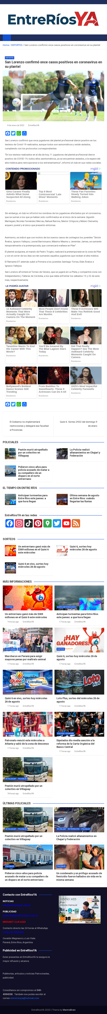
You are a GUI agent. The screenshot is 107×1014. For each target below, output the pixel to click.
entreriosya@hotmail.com (24, 998)
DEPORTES (10, 58)
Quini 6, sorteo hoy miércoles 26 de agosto (83, 548)
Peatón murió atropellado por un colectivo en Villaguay (33, 452)
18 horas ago (13, 793)
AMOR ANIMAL (11, 649)
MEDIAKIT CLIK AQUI (14, 921)
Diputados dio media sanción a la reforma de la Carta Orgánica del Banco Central (76, 743)
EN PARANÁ (22, 649)
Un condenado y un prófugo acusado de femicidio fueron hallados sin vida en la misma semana (79, 876)
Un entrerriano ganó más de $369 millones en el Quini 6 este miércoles (34, 549)
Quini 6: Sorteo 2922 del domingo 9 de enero (78, 423)
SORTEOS (9, 607)
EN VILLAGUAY (11, 779)
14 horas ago (13, 622)
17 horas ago (64, 622)
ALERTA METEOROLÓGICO (66, 607)
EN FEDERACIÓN (73, 829)
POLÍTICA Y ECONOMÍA (65, 733)
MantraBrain (69, 1009)
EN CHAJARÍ (61, 829)
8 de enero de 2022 (15, 125)
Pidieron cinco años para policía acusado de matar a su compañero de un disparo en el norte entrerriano (33, 472)
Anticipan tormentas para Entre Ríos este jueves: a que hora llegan (33, 498)
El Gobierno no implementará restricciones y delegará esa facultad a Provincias (29, 425)
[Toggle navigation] (14, 37)
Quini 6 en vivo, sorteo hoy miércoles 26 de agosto (33, 565)
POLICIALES (22, 779)
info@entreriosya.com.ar (17, 905)
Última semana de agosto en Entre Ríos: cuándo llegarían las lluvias (84, 498)
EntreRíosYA (33, 125)
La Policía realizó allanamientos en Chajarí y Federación (85, 452)
